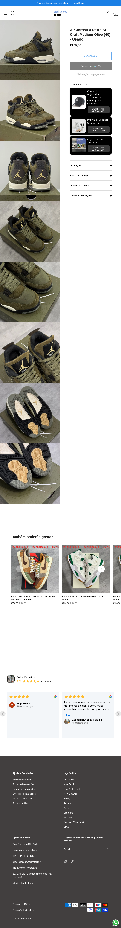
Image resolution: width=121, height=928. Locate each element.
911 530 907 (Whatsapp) (25, 867)
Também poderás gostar (32, 537)
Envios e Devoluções (81, 195)
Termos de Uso (20, 803)
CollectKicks (25, 918)
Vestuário (68, 812)
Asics (66, 808)
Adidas (67, 803)
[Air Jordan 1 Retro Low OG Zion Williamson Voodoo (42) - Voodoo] (35, 569)
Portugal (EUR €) (20, 904)
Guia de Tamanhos (79, 185)
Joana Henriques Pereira (32, 720)
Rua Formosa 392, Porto (25, 844)
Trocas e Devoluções (24, 784)
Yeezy (67, 798)
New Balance (70, 793)
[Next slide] (118, 713)
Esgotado (91, 56)
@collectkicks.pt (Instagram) (27, 862)
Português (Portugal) (22, 910)
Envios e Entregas (22, 779)
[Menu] (5, 13)
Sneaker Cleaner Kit (74, 822)
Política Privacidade (23, 798)
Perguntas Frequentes (24, 789)
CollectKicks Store (26, 677)
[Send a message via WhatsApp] (115, 922)
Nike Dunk (69, 784)
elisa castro (79, 720)
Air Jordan (69, 779)
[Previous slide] (3, 713)
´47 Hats (68, 817)
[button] (19, 568)
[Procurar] (12, 13)
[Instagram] (65, 861)
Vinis (66, 827)
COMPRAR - (99, 110)
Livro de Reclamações (24, 793)
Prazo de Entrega (79, 175)
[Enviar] (106, 849)
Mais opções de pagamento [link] (91, 74)
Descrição (75, 165)
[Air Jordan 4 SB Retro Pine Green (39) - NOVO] (86, 569)
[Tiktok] (72, 861)
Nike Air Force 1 (72, 789)
